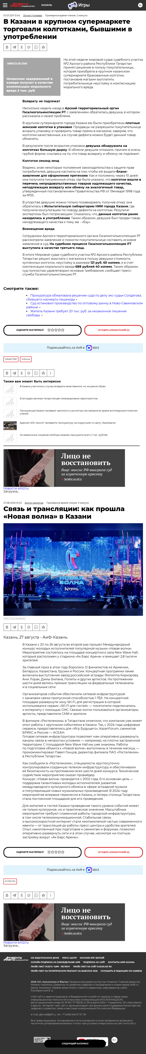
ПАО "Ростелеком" (14, 618)
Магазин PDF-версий (92, 958)
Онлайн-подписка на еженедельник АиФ (55, 962)
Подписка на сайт (94, 962)
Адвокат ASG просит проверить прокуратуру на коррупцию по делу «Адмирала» (68, 422)
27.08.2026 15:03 (12, 502)
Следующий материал (75, 1043)
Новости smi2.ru (16, 488)
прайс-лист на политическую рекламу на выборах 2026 (64, 971)
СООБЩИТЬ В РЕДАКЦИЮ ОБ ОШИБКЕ (121, 971)
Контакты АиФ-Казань (121, 962)
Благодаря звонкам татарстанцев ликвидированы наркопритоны (59, 398)
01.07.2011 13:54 (11, 15)
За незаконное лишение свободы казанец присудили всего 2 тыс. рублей (63, 434)
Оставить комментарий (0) (113, 330)
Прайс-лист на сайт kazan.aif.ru (92, 966)
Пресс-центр (69, 958)
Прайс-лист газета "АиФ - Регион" (50, 966)
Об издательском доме (45, 958)
